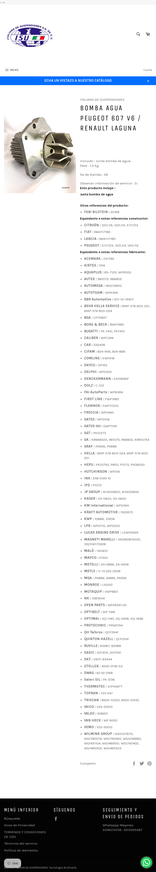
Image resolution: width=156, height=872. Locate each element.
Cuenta (147, 69)
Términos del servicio (20, 843)
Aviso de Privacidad (19, 825)
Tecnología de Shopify (62, 867)
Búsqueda (12, 818)
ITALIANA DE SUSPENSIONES (31, 867)
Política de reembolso (21, 850)
